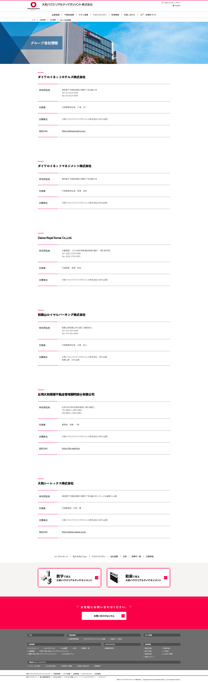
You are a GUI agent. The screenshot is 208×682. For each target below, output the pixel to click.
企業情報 (43, 20)
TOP (30, 635)
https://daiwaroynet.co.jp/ (73, 130)
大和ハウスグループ (31, 677)
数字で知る (148, 651)
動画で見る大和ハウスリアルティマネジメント (43, 654)
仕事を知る (166, 648)
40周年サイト (150, 14)
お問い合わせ (129, 14)
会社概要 (53, 20)
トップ (34, 20)
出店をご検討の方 (83, 666)
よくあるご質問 (167, 654)
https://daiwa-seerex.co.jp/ (74, 531)
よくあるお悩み (51, 666)
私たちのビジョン (80, 556)
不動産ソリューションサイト (37, 662)
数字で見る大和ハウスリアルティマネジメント (54, 651)
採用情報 (115, 14)
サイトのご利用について (71, 677)
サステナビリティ (100, 14)
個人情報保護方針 (45, 677)
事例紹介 (98, 666)
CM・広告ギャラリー (69, 654)
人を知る (166, 651)
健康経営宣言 (109, 648)
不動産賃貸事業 (73, 639)
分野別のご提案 (67, 666)
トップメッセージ (61, 556)
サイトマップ (102, 677)
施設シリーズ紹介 (116, 639)
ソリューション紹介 (34, 666)
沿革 (125, 556)
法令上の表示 (57, 677)
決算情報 (150, 556)
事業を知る (148, 648)
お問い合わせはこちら (104, 615)
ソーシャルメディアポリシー (88, 677)
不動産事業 (69, 14)
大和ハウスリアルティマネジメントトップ (38, 674)
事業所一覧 (136, 556)
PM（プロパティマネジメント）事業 (95, 639)
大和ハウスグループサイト (171, 3)
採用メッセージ (149, 657)
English (176, 5)
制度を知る (148, 654)
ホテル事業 (83, 14)
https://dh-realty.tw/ (71, 448)
